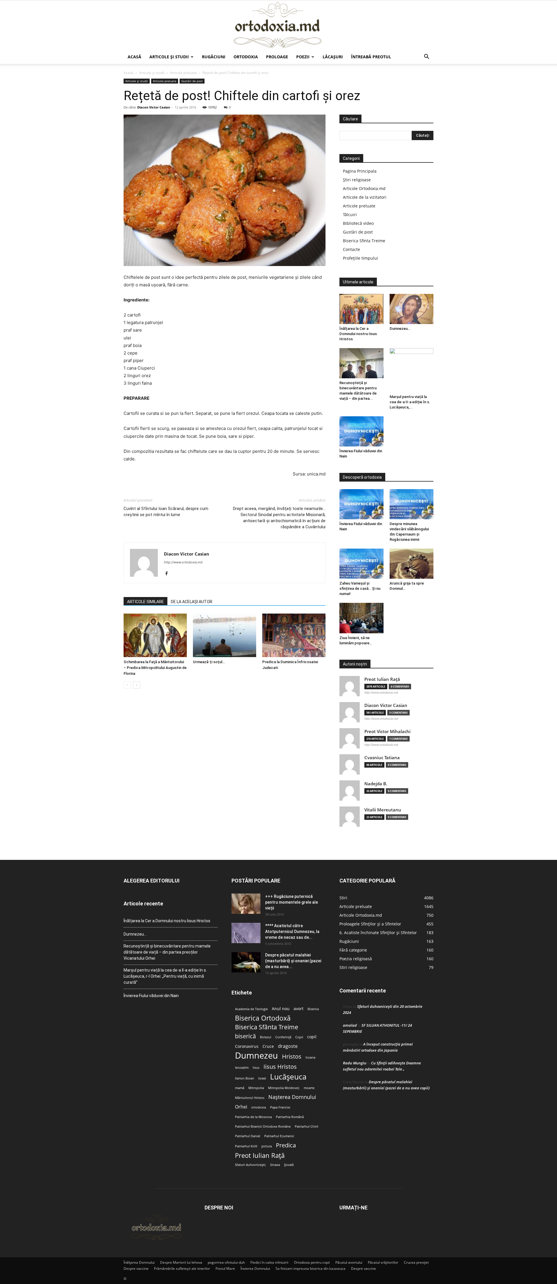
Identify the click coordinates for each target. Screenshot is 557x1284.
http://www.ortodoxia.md (183, 562)
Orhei (241, 1107)
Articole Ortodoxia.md (364, 188)
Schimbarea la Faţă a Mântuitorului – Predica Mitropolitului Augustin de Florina (155, 668)
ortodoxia (258, 1107)
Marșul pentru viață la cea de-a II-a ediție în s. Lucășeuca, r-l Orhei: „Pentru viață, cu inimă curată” (165, 976)
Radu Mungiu (354, 1063)
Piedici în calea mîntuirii (269, 1262)
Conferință (283, 1037)
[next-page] (136, 685)
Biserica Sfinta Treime (364, 240)
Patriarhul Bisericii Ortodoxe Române (263, 1126)
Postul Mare (225, 1268)
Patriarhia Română (290, 1117)
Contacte (351, 249)
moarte (309, 1088)
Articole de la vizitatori (364, 197)
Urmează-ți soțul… (209, 662)
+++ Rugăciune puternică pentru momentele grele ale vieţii (291, 902)
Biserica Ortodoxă (263, 1018)
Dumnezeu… (400, 328)
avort (298, 1008)
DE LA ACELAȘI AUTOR (191, 601)
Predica (286, 1145)
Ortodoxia (246, 56)
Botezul (265, 1037)
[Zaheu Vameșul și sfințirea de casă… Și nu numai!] (361, 564)
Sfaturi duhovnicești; (250, 1165)
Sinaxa (275, 1165)
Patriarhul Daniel (247, 1136)
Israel (262, 1078)
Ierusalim (242, 1068)
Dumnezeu (256, 1055)
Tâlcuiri (350, 214)
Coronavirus (246, 1046)
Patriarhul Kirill (246, 1146)
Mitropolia (256, 1088)
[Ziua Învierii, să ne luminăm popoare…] (361, 618)
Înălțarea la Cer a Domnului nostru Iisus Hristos (358, 333)
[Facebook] (168, 573)
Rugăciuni (213, 56)
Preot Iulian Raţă (382, 679)
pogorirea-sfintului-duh (226, 1262)
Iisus (256, 1068)
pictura (266, 1146)
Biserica (313, 1009)
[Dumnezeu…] (412, 309)
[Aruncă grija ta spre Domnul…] (412, 564)
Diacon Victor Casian (153, 107)
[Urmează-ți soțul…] (224, 635)
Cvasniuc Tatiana (382, 757)
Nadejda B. (375, 783)
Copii (299, 1037)
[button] (426, 57)
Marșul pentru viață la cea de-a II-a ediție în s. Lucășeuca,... (410, 402)
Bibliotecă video (358, 223)
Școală (289, 1165)
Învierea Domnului (255, 1268)
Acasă (134, 56)
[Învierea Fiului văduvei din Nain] (361, 431)
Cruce (268, 1046)
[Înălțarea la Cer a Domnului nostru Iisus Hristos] (361, 309)
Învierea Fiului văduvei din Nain (151, 995)
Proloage (277, 56)
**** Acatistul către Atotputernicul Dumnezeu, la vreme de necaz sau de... (292, 931)
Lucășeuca (288, 1077)
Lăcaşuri (333, 56)
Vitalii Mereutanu (382, 810)
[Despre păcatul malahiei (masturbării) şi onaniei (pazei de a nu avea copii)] (246, 962)
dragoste (288, 1046)
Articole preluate (183, 72)
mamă (239, 1088)
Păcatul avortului (348, 1262)
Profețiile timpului (360, 258)
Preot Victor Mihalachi (387, 731)
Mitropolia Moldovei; (284, 1088)
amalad (350, 1025)
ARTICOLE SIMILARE (145, 601)
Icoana (310, 1057)
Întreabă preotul (371, 56)
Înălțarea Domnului (139, 1262)
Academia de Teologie (251, 1009)
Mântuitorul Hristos (249, 1098)
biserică (245, 1036)
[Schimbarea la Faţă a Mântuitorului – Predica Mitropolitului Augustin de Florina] (155, 635)
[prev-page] (127, 685)
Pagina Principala (360, 171)
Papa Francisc (280, 1107)
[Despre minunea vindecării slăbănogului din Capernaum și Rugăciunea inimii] (412, 504)
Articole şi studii (169, 56)
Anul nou (281, 1008)
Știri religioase (357, 179)
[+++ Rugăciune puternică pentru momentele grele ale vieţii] (246, 904)
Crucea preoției (416, 1262)
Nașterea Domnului (292, 1097)
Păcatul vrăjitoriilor (383, 1262)
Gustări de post (192, 81)
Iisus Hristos (280, 1067)
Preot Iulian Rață (260, 1155)
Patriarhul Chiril (306, 1126)
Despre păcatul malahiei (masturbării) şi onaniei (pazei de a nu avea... (293, 961)
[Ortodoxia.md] (278, 25)
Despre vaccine (136, 1268)
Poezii (303, 56)
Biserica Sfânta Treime (266, 1027)
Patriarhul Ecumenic (279, 1136)
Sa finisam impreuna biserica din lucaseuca (311, 1268)
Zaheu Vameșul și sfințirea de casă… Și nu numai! (359, 588)
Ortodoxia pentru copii (312, 1262)
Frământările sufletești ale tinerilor (182, 1268)
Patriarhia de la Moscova (253, 1117)
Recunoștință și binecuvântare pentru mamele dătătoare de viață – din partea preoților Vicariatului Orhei (167, 952)
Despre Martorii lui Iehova (181, 1262)
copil (312, 1036)
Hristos (291, 1056)
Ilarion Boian (244, 1078)
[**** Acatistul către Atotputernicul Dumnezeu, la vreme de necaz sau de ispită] (246, 933)
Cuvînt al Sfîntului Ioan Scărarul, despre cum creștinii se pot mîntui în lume (166, 511)
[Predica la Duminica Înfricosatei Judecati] (293, 635)
